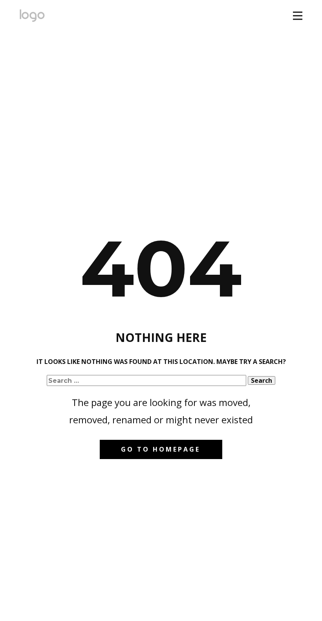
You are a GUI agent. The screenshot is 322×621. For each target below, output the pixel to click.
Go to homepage (160, 449)
